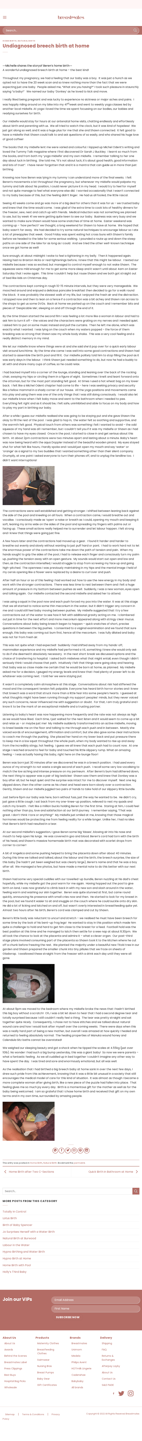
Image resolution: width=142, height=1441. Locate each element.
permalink (79, 1162)
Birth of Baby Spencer (17, 1225)
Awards (8, 1349)
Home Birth (10, 40)
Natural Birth (26, 40)
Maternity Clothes (48, 1343)
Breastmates (79, 1343)
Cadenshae (79, 1375)
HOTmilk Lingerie (81, 1368)
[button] (5, 17)
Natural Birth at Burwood (19, 1238)
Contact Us (109, 1378)
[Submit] (135, 30)
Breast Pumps (45, 1372)
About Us (9, 1343)
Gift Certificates (47, 1385)
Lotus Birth (10, 1218)
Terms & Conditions (33, 1414)
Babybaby (77, 1381)
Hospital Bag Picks (15, 1381)
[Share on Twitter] (68, 1150)
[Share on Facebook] (61, 1150)
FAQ (104, 1349)
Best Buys (10, 1375)
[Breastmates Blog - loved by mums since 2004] (71, 17)
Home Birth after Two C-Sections (31, 1172)
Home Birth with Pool (17, 1265)
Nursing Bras (44, 1366)
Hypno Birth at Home (17, 1258)
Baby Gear (43, 1378)
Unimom (77, 1349)
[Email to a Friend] (74, 1150)
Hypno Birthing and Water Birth (24, 1252)
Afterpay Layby (111, 1366)
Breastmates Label (15, 1362)
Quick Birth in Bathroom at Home (111, 1172)
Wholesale (10, 1387)
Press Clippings (13, 1368)
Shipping (107, 1343)
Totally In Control (14, 1212)
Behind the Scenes (15, 1356)
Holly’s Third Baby (14, 1272)
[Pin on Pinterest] (80, 1150)
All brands (77, 1387)
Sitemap (10, 1414)
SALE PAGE (108, 1385)
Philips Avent (79, 1362)
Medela (76, 1356)
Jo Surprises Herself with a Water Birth (29, 1232)
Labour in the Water (16, 1245)
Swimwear (43, 1360)
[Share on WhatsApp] (55, 1150)
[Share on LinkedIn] (87, 1150)
